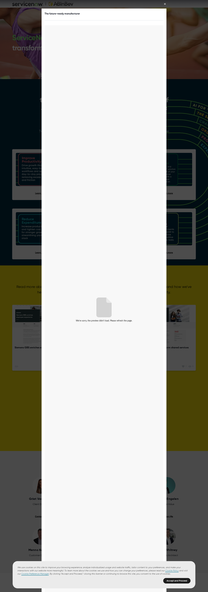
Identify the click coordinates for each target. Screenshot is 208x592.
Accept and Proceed (177, 580)
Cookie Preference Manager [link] (35, 574)
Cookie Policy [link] (172, 571)
